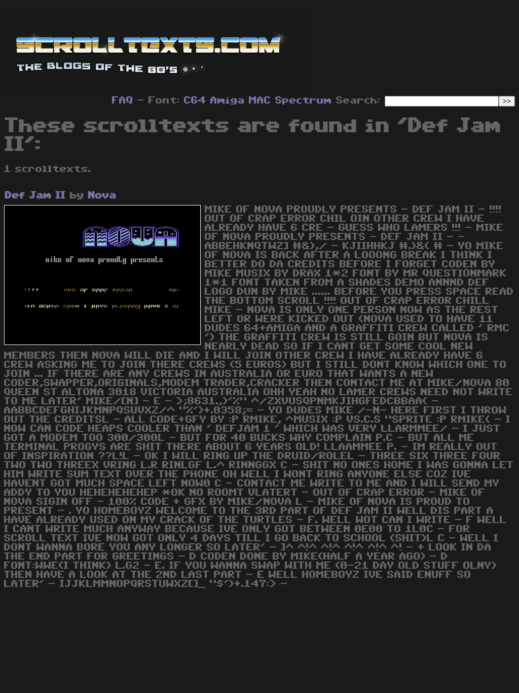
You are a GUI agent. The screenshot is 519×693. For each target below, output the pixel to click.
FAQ (122, 100)
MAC (260, 100)
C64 (195, 100)
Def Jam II (35, 195)
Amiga (227, 100)
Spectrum (303, 100)
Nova (102, 195)
